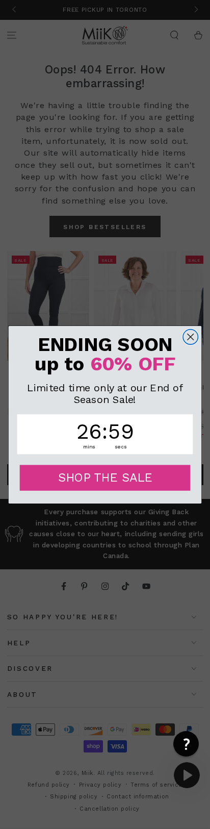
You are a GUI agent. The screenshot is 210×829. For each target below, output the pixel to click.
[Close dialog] (190, 336)
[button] (186, 744)
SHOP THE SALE (105, 477)
